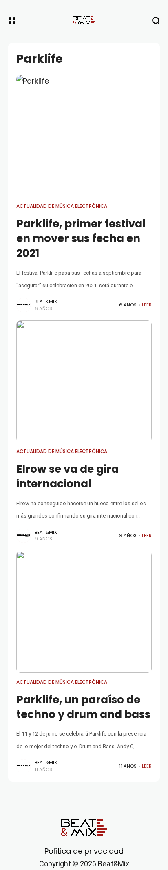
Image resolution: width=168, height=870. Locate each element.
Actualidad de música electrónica (61, 206)
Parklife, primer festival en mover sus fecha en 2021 (81, 238)
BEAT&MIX (46, 301)
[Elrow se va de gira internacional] (84, 381)
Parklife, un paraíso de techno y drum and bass (83, 707)
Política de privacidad (84, 851)
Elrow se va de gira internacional (67, 476)
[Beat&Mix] (84, 20)
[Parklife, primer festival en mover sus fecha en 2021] (84, 136)
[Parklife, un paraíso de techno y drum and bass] (84, 612)
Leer (147, 305)
